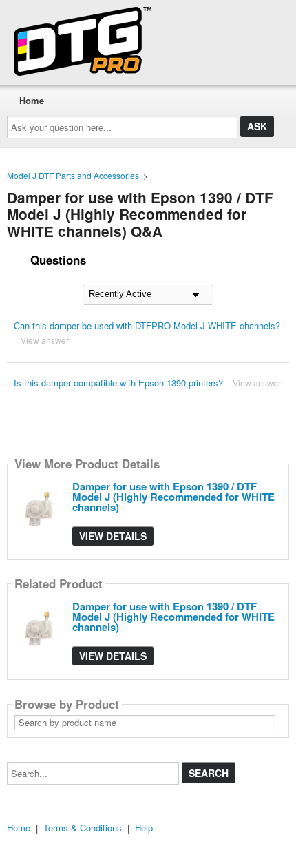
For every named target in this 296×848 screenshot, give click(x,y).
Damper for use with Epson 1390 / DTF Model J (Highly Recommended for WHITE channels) (173, 497)
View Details (113, 536)
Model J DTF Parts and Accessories (73, 175)
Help (144, 827)
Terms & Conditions (82, 827)
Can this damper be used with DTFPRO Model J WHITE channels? (147, 325)
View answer (45, 340)
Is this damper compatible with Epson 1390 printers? (118, 382)
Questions (58, 259)
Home (31, 100)
